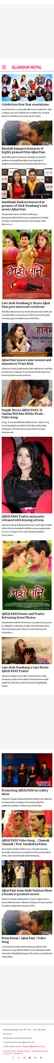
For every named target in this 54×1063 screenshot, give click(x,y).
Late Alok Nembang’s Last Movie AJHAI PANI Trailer (25, 669)
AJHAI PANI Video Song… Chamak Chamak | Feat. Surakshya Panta (25, 842)
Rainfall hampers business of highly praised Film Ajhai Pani (23, 150)
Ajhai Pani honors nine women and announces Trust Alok (26, 361)
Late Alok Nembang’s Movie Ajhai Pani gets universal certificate (26, 305)
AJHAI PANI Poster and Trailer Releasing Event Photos (23, 615)
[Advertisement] (27, 31)
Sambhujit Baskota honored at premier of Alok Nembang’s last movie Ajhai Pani (24, 205)
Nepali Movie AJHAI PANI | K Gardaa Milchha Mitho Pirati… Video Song (23, 413)
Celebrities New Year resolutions (25, 104)
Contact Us (8, 1053)
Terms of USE (9, 1051)
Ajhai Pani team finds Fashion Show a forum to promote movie (27, 892)
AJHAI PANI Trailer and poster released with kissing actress (23, 518)
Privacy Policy (23, 1051)
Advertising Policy (39, 1051)
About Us (18, 1053)
